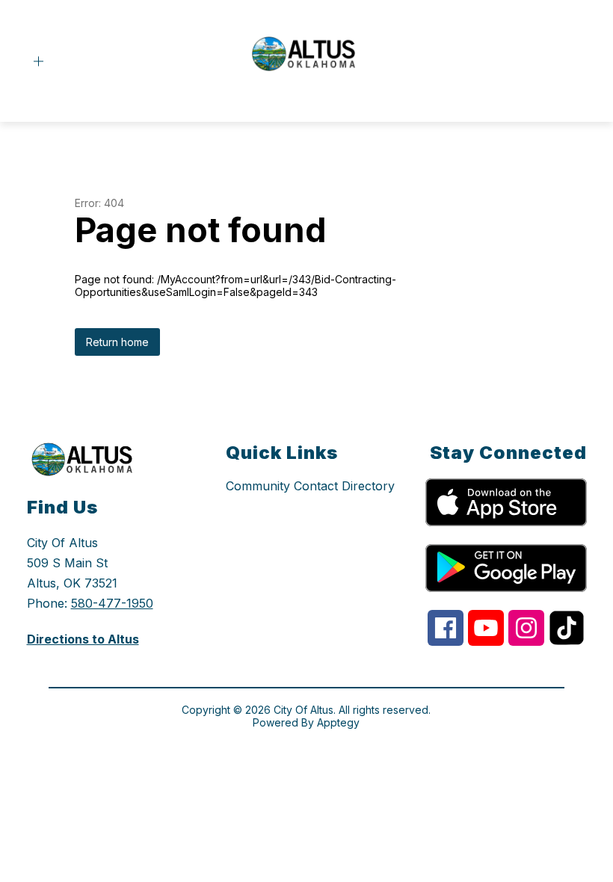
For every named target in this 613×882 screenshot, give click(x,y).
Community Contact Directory (310, 485)
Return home (117, 342)
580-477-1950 (112, 603)
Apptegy (338, 722)
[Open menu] (38, 61)
